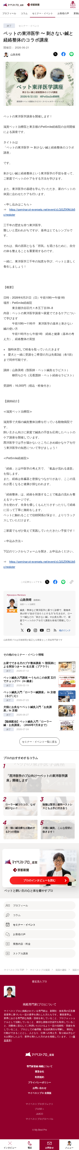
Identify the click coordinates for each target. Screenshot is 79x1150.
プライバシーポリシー (39, 1082)
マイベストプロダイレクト (39, 1103)
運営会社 (39, 1071)
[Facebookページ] (28, 630)
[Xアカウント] (22, 630)
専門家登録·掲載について (40, 1066)
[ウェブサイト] (48, 630)
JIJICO (39, 1113)
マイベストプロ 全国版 (39, 1093)
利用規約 (39, 1077)
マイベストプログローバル (39, 1118)
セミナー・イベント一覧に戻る (39, 741)
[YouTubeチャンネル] (42, 630)
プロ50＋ (39, 1108)
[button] (65, 630)
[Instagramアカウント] (35, 630)
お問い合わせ (39, 1088)
